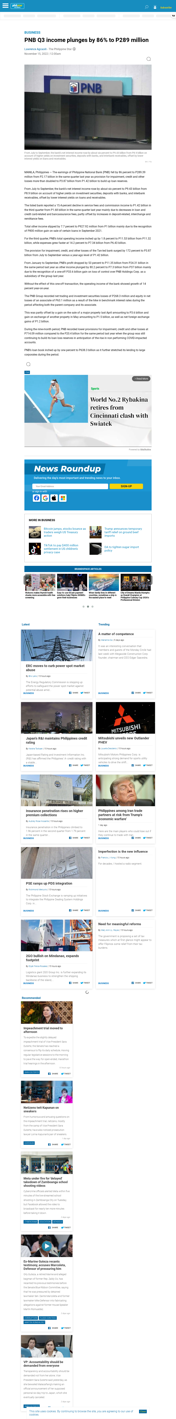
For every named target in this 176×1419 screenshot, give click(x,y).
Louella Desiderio (109, 748)
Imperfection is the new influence (123, 852)
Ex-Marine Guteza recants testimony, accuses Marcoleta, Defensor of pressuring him (45, 1265)
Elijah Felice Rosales (38, 966)
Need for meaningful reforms (119, 924)
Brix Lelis (33, 676)
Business (32, 32)
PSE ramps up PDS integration (49, 883)
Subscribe (166, 7)
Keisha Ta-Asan (36, 748)
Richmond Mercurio (38, 889)
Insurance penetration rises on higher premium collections (54, 813)
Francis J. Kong (108, 857)
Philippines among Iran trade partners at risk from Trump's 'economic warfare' (120, 815)
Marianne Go (107, 640)
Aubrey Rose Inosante (39, 821)
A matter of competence (116, 634)
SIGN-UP (126, 486)
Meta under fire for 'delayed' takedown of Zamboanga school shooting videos (46, 1182)
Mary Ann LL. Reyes (110, 930)
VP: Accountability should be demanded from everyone (43, 1363)
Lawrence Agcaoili (35, 49)
